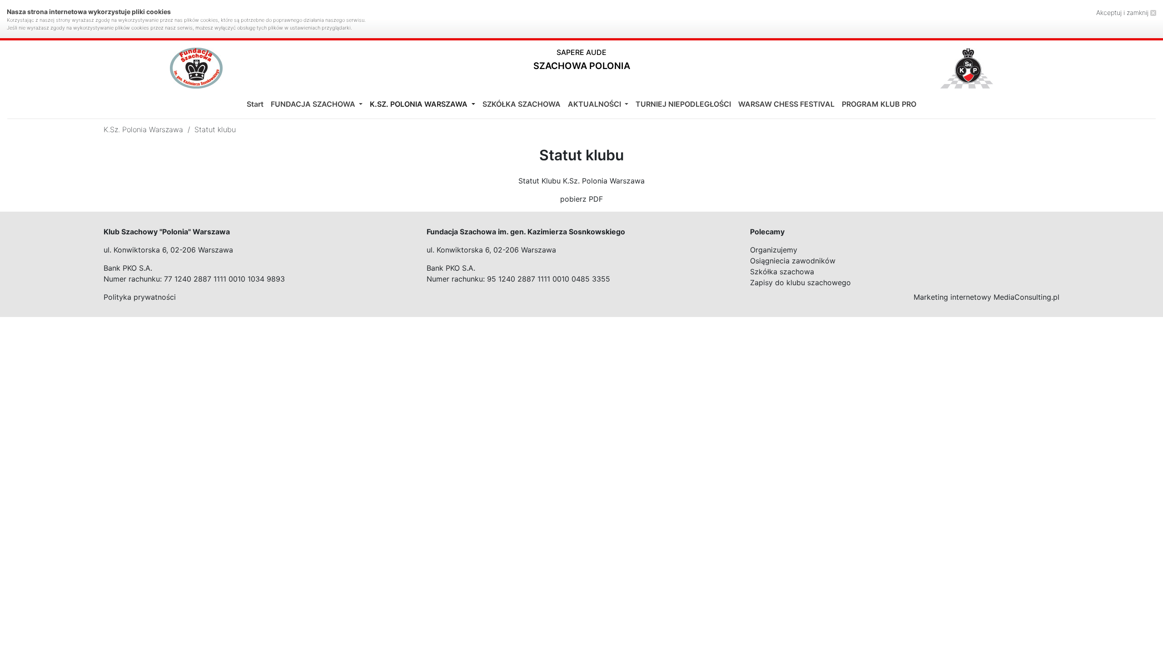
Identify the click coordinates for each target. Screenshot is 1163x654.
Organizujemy (773, 249)
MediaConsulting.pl (1026, 297)
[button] (582, 61)
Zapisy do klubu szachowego (800, 282)
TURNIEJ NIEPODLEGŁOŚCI (683, 104)
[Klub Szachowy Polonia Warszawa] (966, 68)
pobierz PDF (581, 198)
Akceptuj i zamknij (1123, 12)
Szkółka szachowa (782, 271)
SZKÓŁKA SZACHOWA (521, 104)
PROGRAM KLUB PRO (879, 104)
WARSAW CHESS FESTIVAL (786, 104)
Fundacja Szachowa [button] (314, 104)
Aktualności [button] (595, 104)
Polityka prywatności (140, 297)
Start (255, 104)
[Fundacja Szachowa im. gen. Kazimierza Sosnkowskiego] (196, 68)
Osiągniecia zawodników (792, 260)
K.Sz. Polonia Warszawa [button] (419, 104)
